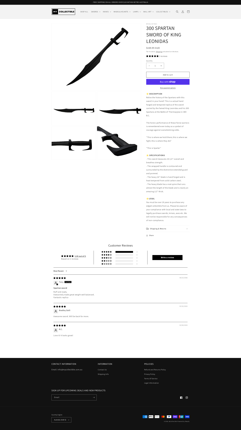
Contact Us (102, 369)
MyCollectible (173, 421)
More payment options (168, 88)
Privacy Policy (149, 374)
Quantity (149, 61)
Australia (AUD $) (60, 420)
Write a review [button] (167, 257)
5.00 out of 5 (80, 256)
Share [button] (151, 235)
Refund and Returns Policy (155, 369)
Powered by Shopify (183, 421)
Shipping (159, 51)
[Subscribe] (94, 397)
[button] (95, 11)
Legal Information (151, 383)
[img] (59, 278)
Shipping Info (103, 374)
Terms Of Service (151, 378)
